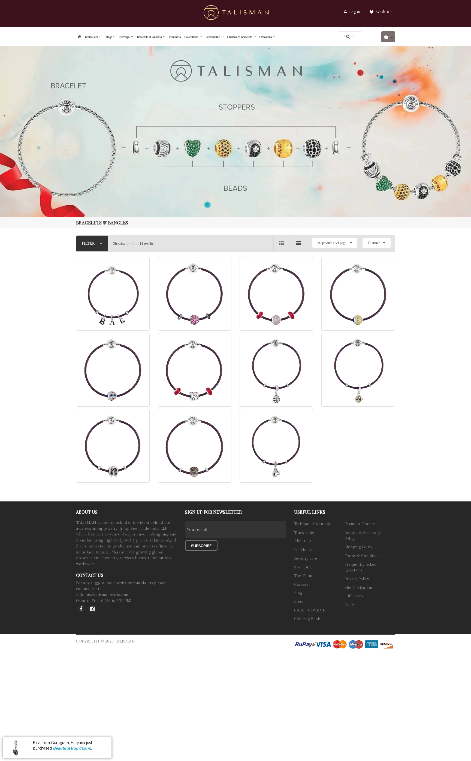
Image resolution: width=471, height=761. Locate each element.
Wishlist (383, 12)
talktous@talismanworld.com (102, 595)
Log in (354, 12)
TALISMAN (125, 641)
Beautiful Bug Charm (72, 748)
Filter (89, 243)
